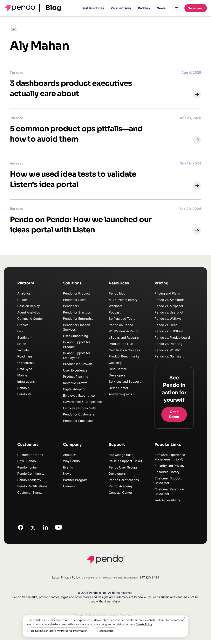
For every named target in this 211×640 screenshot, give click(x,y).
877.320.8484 (149, 577)
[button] (197, 94)
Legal (55, 577)
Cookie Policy (144, 624)
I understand (105, 630)
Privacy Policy (70, 577)
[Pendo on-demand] (176, 8)
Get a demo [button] (196, 8)
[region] (105, 626)
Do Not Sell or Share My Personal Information (59, 630)
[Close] (185, 618)
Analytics (23, 293)
